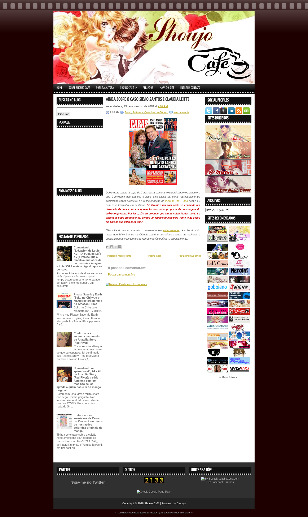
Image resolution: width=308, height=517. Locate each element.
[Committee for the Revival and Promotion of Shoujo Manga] (239, 363)
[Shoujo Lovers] (239, 339)
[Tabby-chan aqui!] (239, 240)
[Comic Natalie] (239, 322)
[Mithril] (217, 274)
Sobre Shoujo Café (79, 87)
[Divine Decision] (239, 306)
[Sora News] (239, 314)
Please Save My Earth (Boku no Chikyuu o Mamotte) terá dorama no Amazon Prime (88, 299)
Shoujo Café (151, 503)
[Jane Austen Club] (217, 282)
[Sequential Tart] (239, 330)
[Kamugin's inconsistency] (217, 322)
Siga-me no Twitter (88, 482)
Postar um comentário (121, 274)
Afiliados (148, 87)
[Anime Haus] (239, 282)
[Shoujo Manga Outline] (217, 347)
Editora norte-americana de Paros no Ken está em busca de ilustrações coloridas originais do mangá (88, 423)
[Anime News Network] (217, 330)
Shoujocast (128, 87)
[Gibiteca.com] (217, 232)
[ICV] (217, 355)
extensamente (171, 230)
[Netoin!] (239, 274)
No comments (181, 112)
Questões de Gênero (156, 112)
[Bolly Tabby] (217, 371)
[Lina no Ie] (239, 232)
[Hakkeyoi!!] (239, 355)
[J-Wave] (239, 290)
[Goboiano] (217, 290)
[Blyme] (217, 240)
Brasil (128, 112)
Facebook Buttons (223, 482)
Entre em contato (190, 87)
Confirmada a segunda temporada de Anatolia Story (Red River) (87, 338)
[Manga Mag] (239, 371)
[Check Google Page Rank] (154, 491)
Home (59, 87)
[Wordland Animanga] (217, 306)
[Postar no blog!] (112, 247)
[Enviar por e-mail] (108, 247)
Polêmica (137, 112)
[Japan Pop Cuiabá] (239, 266)
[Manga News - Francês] (217, 339)
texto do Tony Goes (176, 201)
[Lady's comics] (217, 266)
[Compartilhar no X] (116, 247)
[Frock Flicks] (217, 314)
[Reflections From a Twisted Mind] (217, 258)
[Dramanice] (239, 250)
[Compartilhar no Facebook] (120, 247)
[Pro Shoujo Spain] (239, 347)
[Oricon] (217, 363)
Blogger (181, 503)
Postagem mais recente (119, 256)
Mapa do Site (167, 87)
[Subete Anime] (217, 298)
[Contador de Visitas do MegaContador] (154, 482)
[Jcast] (239, 258)
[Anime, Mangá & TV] (239, 298)
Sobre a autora (105, 87)
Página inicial (154, 256)
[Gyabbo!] (217, 250)
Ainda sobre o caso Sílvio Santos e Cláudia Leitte (147, 99)
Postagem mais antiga (190, 256)
